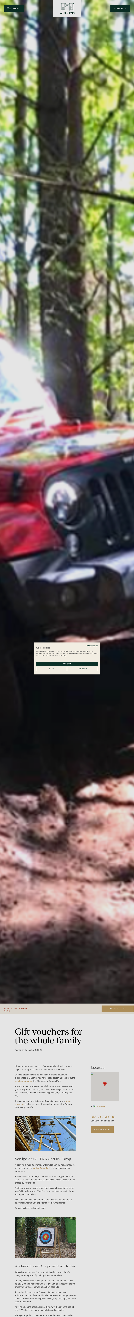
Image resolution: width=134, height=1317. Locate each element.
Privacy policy (92, 646)
